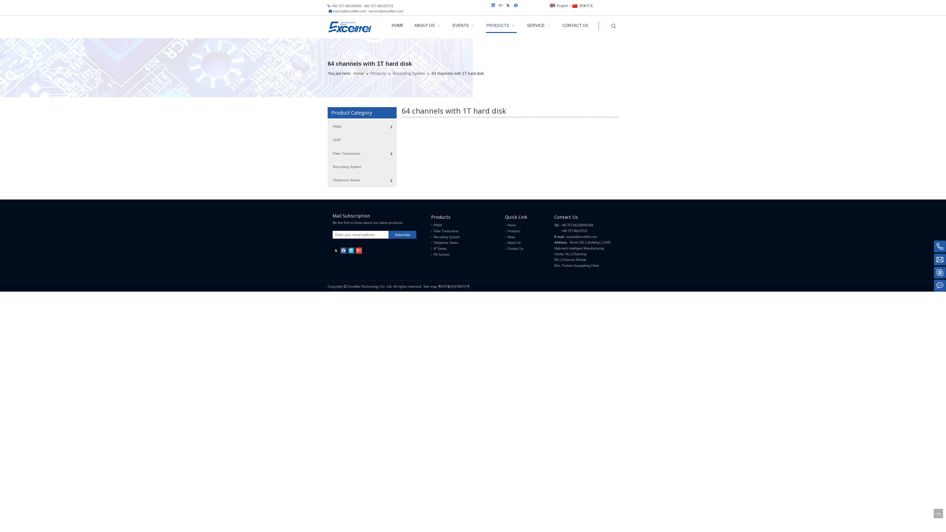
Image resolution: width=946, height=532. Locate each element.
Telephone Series (446, 243)
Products (513, 231)
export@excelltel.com (350, 11)
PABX (438, 225)
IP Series (440, 248)
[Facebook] (516, 6)
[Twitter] (509, 6)
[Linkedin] (493, 6)
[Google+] (501, 6)
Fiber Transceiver (446, 231)
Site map (430, 286)
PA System (442, 254)
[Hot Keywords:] (613, 26)
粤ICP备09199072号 (454, 286)
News (511, 237)
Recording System (447, 237)
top (938, 513)
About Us (514, 243)
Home (511, 225)
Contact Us (515, 248)
